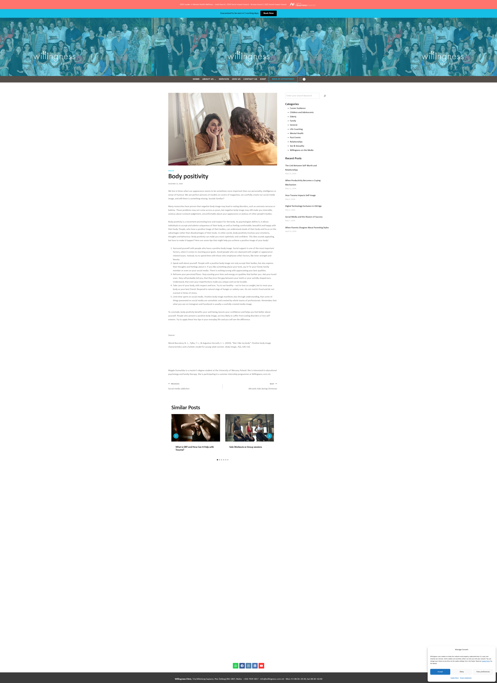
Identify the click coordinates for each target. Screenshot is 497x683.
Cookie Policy (486, 661)
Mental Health (296, 133)
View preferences (483, 672)
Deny (462, 672)
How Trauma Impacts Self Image (300, 195)
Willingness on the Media (301, 150)
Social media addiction (178, 386)
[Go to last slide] (176, 436)
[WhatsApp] (235, 665)
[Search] (325, 96)
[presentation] (195, 428)
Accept (440, 672)
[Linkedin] (255, 665)
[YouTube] (261, 665)
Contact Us (250, 79)
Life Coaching (296, 129)
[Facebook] (242, 665)
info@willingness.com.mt (272, 679)
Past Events (295, 137)
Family (293, 121)
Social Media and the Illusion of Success (304, 217)
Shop (263, 79)
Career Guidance (298, 108)
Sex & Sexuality (297, 146)
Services (224, 79)
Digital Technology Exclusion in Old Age (303, 206)
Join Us (236, 79)
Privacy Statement (466, 678)
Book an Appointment (283, 79)
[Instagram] (248, 665)
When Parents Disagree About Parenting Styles (307, 227)
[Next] (269, 436)
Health (171, 171)
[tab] (217, 459)
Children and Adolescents (302, 112)
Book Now (269, 13)
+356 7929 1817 (250, 679)
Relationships (296, 142)
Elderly (293, 116)
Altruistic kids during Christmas (262, 386)
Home (196, 79)
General (293, 125)
